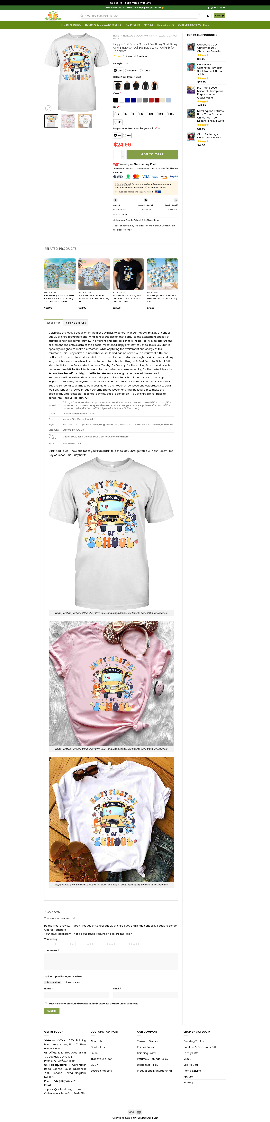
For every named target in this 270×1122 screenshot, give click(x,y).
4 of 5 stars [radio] (100, 944)
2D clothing (153, 220)
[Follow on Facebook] (209, 8)
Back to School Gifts (136, 220)
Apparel (148, 25)
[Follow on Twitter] (215, 8)
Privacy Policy (145, 1047)
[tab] (53, 322)
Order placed (119, 209)
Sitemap (189, 1082)
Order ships (145, 209)
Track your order (101, 1059)
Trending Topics (194, 1041)
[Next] (104, 72)
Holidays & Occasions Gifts (103, 25)
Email (117, 988)
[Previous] (49, 72)
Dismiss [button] (156, 2)
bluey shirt (165, 225)
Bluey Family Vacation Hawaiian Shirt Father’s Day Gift (93, 298)
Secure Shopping (101, 1070)
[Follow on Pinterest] (221, 8)
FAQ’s (94, 1053)
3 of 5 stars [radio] (81, 944)
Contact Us (98, 1047)
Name (48, 988)
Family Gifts (132, 25)
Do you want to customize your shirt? (135, 128)
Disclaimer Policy (147, 1065)
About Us (96, 1041)
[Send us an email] (218, 8)
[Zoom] (48, 108)
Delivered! (173, 209)
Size (116, 107)
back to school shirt (149, 225)
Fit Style (118, 63)
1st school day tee (129, 225)
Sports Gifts (191, 1065)
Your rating (50, 939)
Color (117, 93)
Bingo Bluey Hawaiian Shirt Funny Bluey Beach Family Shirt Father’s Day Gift (59, 298)
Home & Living (165, 25)
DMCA (94, 1065)
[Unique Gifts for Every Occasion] (56, 15)
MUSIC (187, 1059)
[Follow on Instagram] (212, 8)
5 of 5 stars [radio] (122, 944)
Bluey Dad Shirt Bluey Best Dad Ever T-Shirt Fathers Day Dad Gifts (127, 298)
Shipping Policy (146, 1053)
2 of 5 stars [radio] (63, 944)
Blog (206, 25)
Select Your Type (122, 77)
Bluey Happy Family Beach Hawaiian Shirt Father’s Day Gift (162, 298)
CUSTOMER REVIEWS (189, 25)
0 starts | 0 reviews (136, 56)
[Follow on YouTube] (224, 8)
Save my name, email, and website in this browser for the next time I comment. (93, 1003)
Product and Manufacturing (154, 1070)
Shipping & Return (76, 322)
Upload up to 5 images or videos (63, 976)
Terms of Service (147, 1041)
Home (116, 35)
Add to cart (152, 154)
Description (53, 322)
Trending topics (71, 25)
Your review (51, 950)
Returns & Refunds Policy (152, 1059)
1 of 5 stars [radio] (48, 944)
